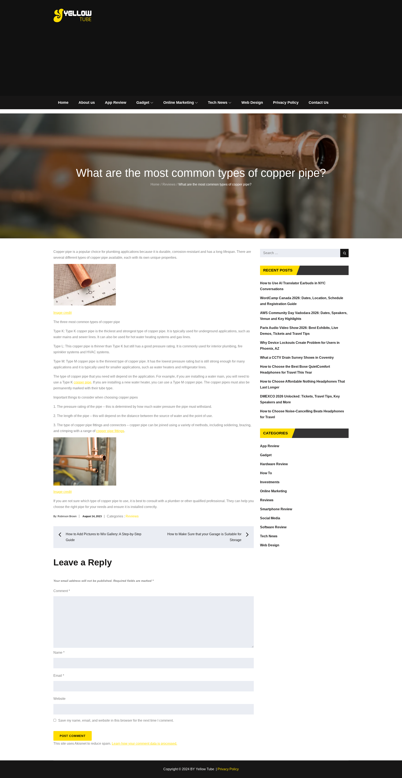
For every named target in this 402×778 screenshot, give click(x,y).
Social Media (270, 518)
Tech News (217, 102)
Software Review (273, 527)
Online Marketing (178, 102)
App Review (115, 102)
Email (58, 675)
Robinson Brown (67, 516)
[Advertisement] (201, 64)
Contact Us (319, 102)
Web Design (252, 102)
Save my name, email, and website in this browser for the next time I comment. (116, 720)
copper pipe (82, 382)
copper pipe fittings (110, 431)
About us (87, 102)
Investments (270, 482)
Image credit (62, 312)
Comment (61, 591)
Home (63, 102)
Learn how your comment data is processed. (144, 743)
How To (266, 473)
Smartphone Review (276, 509)
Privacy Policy (286, 102)
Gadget (142, 102)
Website (59, 698)
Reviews (132, 516)
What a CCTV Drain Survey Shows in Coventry (297, 357)
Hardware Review (274, 464)
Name (58, 652)
